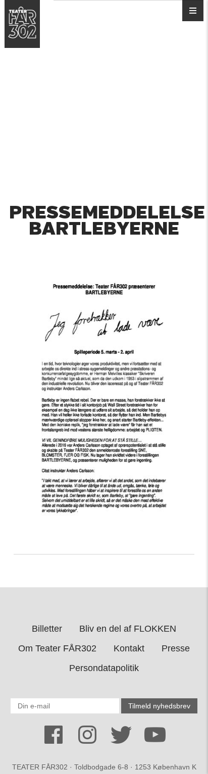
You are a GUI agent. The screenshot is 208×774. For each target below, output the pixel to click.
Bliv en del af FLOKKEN (127, 629)
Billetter (47, 629)
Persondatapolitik (104, 668)
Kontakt (129, 648)
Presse (176, 648)
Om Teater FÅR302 (57, 648)
